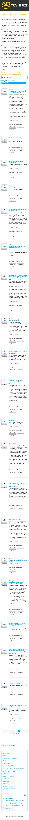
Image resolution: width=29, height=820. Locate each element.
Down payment (13, 444)
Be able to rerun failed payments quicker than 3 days (17, 382)
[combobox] (14, 795)
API (3, 760)
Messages (5, 778)
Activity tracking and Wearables (9, 758)
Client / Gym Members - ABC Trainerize (13, 800)
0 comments (11, 143)
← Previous (5, 731)
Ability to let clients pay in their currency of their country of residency (17, 582)
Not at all (13, 127)
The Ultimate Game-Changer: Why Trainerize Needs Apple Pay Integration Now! (18, 91)
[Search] (25, 795)
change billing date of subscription (16, 161)
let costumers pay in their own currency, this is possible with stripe (17, 624)
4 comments (11, 605)
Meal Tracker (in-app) (7, 776)
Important (21, 127)
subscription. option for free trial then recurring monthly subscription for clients (18, 276)
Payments (16, 120)
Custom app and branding (8, 766)
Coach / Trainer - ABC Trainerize (12, 801)
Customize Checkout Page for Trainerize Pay (17, 706)
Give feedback (9, 798)
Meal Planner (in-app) (7, 775)
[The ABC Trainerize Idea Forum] (14, 5)
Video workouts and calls (8, 788)
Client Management (7, 763)
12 (10, 733)
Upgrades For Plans (15, 519)
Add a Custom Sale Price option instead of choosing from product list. (17, 246)
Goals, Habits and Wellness (8, 770)
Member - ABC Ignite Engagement (12, 803)
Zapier (4, 789)
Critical (13, 129)
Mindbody (5, 780)
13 (13, 733)
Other (4, 783)
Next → (17, 733)
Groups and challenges (7, 771)
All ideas (4, 755)
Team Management (7, 786)
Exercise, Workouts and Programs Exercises (12, 768)
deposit (11, 420)
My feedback (17, 84)
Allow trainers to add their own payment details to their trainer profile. (18, 485)
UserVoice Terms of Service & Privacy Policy (14, 816)
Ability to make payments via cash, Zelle (18, 186)
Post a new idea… (6, 753)
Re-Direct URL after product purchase (18, 352)
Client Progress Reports (8, 765)
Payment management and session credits (17, 319)
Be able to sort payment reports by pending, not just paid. (18, 560)
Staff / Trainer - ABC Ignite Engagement (13, 805)
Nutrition (4, 781)
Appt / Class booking (7, 761)
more (13, 117)
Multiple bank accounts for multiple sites (17, 210)
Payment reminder (15, 138)
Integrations (5, 773)
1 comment (11, 120)
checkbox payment (15, 683)
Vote (4, 93)
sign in (13, 745)
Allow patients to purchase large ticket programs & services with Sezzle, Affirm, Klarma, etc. (18, 651)
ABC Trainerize (9, 808)
